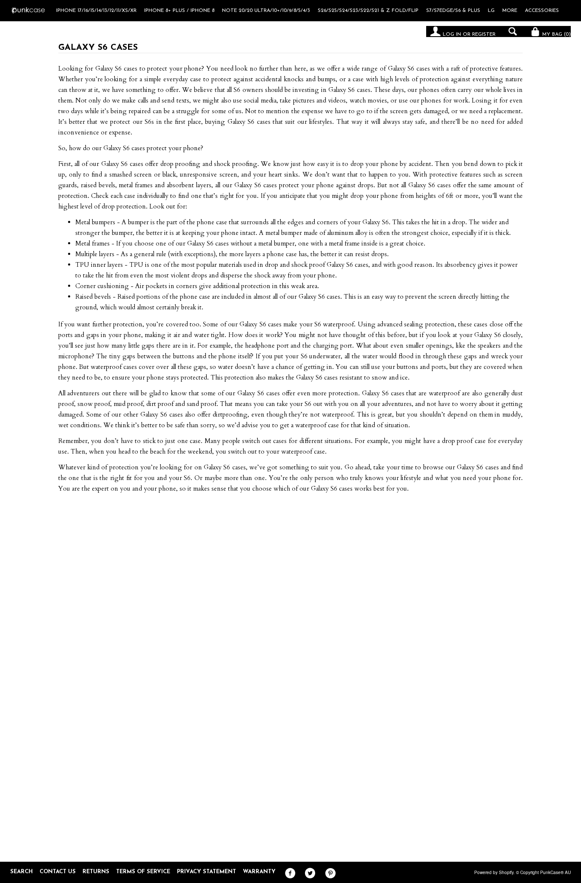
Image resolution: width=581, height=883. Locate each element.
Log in (452, 34)
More (509, 10)
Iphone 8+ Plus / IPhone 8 (179, 10)
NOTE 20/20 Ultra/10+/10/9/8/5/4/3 (266, 10)
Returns (96, 871)
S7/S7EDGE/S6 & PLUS (453, 10)
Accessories (542, 10)
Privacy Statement (206, 871)
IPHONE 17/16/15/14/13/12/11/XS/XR (96, 10)
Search (21, 871)
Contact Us (58, 871)
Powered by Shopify (493, 872)
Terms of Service (143, 871)
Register (484, 34)
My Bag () (556, 34)
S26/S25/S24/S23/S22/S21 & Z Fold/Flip (368, 10)
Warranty (259, 871)
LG (491, 10)
